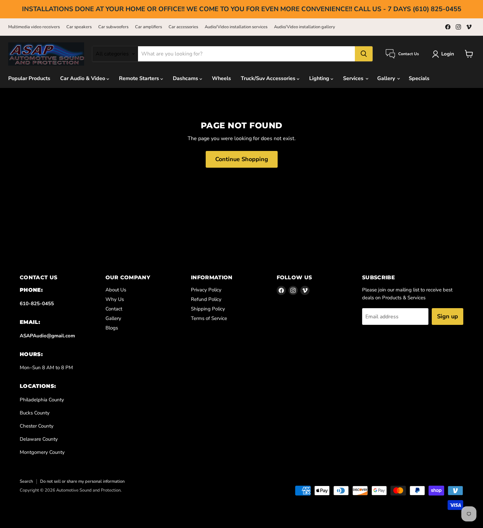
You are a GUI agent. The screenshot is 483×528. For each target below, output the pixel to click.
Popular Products (29, 78)
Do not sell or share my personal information (82, 481)
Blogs (111, 328)
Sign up (447, 316)
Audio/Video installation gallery (304, 27)
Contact (113, 309)
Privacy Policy (206, 289)
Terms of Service (209, 318)
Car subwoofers (113, 27)
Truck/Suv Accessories (269, 78)
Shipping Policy (208, 309)
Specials (419, 78)
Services (354, 78)
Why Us (114, 299)
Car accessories (183, 27)
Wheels (221, 78)
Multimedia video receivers (34, 27)
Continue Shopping (241, 159)
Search (26, 481)
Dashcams (186, 78)
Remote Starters (139, 78)
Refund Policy (206, 299)
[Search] (364, 53)
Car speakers (79, 27)
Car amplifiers (148, 27)
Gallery (386, 78)
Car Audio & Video (83, 78)
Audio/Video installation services (236, 27)
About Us (115, 289)
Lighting (320, 78)
